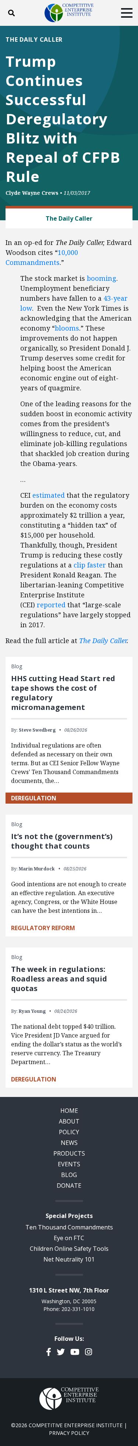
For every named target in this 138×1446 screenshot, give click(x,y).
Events (69, 1164)
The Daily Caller (103, 640)
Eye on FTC (69, 1238)
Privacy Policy (69, 1432)
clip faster (90, 564)
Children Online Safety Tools (69, 1249)
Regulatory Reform (43, 928)
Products (69, 1153)
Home (69, 1111)
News (69, 1143)
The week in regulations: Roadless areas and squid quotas (59, 978)
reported (51, 604)
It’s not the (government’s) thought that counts (62, 841)
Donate (69, 1185)
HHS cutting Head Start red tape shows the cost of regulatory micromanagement (63, 692)
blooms (67, 328)
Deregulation (33, 798)
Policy (69, 1132)
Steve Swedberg (37, 730)
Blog (69, 1175)
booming (101, 278)
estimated (48, 495)
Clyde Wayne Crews (32, 192)
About (69, 1121)
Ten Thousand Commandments (69, 1227)
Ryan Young (32, 1011)
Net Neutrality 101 (69, 1259)
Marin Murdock (37, 869)
